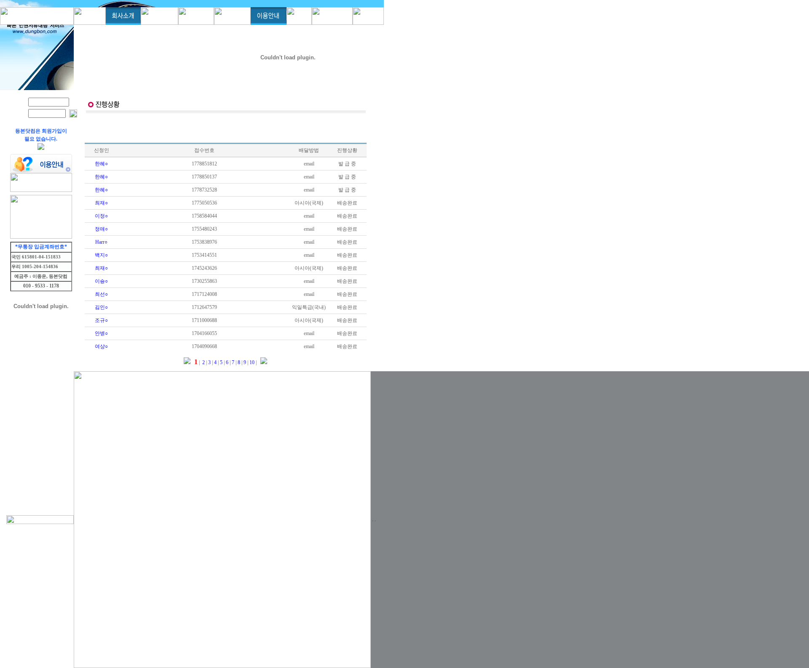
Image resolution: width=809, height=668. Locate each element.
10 (251, 362)
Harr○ (101, 242)
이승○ (101, 281)
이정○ (101, 216)
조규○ (101, 320)
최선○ (101, 294)
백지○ (101, 255)
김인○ (101, 307)
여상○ (101, 346)
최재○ (101, 203)
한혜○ (101, 164)
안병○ (101, 333)
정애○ (101, 229)
